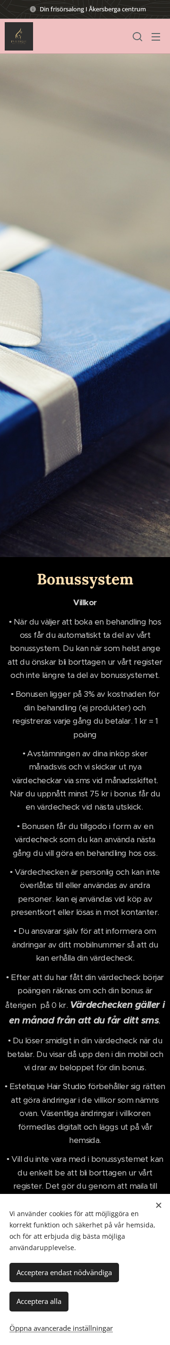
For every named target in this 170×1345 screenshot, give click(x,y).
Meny (155, 36)
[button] (137, 36)
